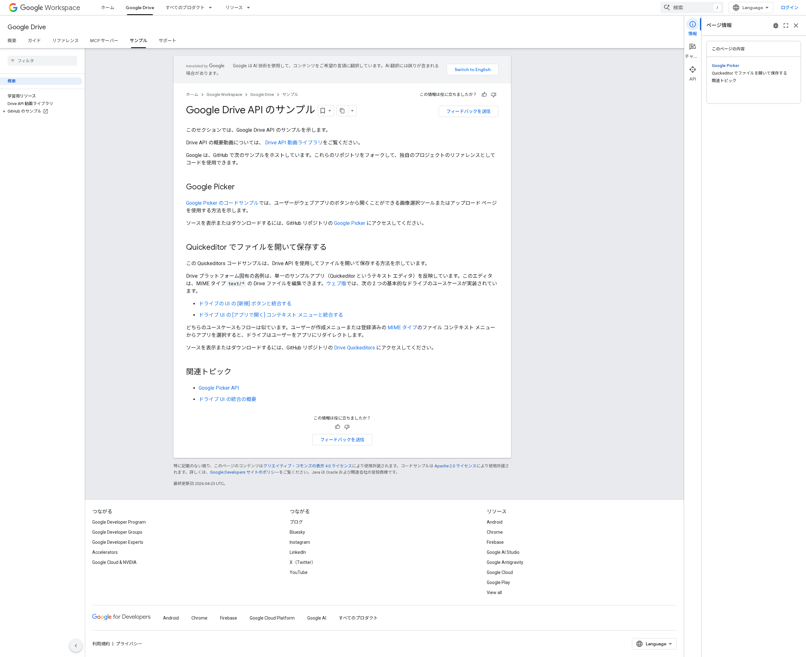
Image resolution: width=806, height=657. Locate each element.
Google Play (498, 582)
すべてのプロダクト (185, 7)
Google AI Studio (503, 552)
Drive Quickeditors (354, 348)
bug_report (776, 25)
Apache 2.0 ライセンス (455, 466)
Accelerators (105, 552)
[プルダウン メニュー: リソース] (250, 7)
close (796, 25)
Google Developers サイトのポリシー (244, 472)
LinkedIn (298, 552)
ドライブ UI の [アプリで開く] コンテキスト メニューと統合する (271, 315)
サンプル (138, 40)
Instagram (300, 542)
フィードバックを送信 (468, 111)
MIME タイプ (402, 328)
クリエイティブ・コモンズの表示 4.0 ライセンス (307, 466)
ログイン (789, 7)
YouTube (299, 572)
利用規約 (101, 643)
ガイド (34, 40)
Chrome (495, 532)
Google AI (316, 618)
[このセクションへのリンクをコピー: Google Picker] (241, 187)
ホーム (107, 7)
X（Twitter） (303, 562)
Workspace (62, 7)
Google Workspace (224, 94)
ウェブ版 (336, 284)
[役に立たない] (493, 94)
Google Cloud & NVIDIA (114, 562)
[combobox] (692, 7)
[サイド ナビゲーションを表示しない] (76, 645)
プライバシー (129, 643)
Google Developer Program (119, 522)
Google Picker (349, 223)
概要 (12, 40)
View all (494, 592)
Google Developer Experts (117, 542)
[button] (41, 111)
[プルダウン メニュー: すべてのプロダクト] (212, 7)
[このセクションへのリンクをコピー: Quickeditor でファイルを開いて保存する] (333, 248)
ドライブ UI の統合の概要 (227, 399)
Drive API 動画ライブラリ (293, 143)
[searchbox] (42, 61)
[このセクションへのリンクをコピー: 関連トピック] (237, 372)
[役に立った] (484, 94)
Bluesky (297, 532)
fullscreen (786, 25)
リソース (234, 7)
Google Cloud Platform (272, 618)
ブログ (296, 522)
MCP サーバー (104, 40)
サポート (167, 40)
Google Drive (140, 7)
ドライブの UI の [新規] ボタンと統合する (245, 304)
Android (494, 522)
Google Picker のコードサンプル (222, 203)
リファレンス (65, 40)
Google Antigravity (505, 562)
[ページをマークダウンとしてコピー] (342, 110)
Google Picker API (219, 388)
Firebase (495, 542)
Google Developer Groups (117, 532)
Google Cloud (500, 572)
